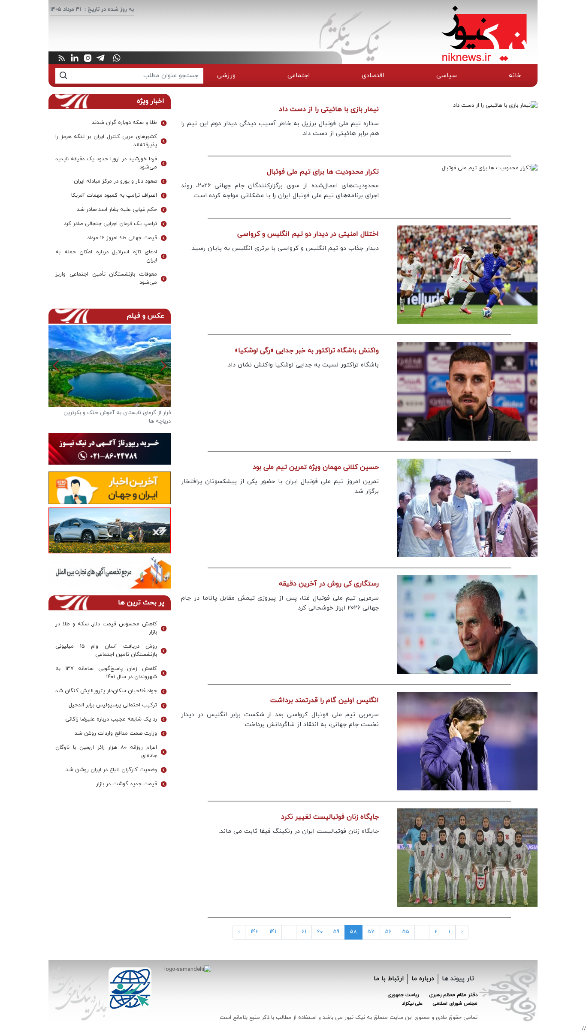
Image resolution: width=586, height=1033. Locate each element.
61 (304, 932)
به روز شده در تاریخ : (109, 9)
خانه (515, 75)
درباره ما (422, 978)
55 (405, 932)
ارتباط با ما (389, 978)
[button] (56, 365)
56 (388, 932)
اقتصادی (373, 75)
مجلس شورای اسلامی (455, 1003)
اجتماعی (298, 75)
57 (371, 932)
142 (255, 932)
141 (272, 932)
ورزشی (226, 75)
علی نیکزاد (412, 1003)
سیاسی (446, 75)
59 (336, 932)
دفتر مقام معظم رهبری (453, 994)
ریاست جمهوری (403, 994)
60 (320, 932)
